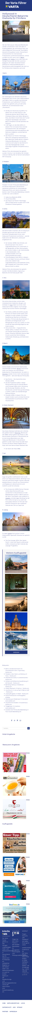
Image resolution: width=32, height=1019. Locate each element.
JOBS (4, 1003)
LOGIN (23, 1003)
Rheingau (18, 433)
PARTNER (5, 1011)
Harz (11, 305)
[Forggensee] (16, 641)
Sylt (18, 498)
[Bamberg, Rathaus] (16, 346)
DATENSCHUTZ (6, 1007)
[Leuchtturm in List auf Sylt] (16, 456)
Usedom (7, 498)
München (5, 374)
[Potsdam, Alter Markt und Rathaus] (16, 164)
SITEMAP (19, 1007)
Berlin (22, 57)
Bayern (19, 368)
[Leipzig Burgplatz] (16, 513)
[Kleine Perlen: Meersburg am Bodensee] (16, 602)
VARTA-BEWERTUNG (13, 1003)
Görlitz (13, 59)
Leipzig (10, 533)
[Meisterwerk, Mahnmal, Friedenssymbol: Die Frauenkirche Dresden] (16, 621)
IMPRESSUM (13, 1011)
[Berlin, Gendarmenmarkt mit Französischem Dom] (16, 76)
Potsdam (5, 59)
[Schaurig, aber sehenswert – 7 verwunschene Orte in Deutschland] (16, 583)
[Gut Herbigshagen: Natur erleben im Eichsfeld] (16, 564)
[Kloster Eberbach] (16, 408)
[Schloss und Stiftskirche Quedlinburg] (16, 281)
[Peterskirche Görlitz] (16, 212)
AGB (14, 1007)
